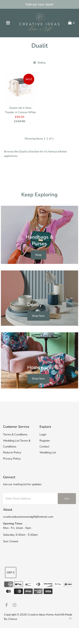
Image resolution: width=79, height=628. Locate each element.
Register (45, 441)
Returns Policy (12, 452)
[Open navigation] (8, 23)
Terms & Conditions (15, 435)
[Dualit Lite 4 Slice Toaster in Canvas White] (20, 88)
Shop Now (38, 316)
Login (43, 435)
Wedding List (48, 452)
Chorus (12, 619)
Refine (41, 63)
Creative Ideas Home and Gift (46, 615)
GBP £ (11, 572)
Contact (44, 447)
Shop (38, 255)
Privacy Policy (12, 459)
